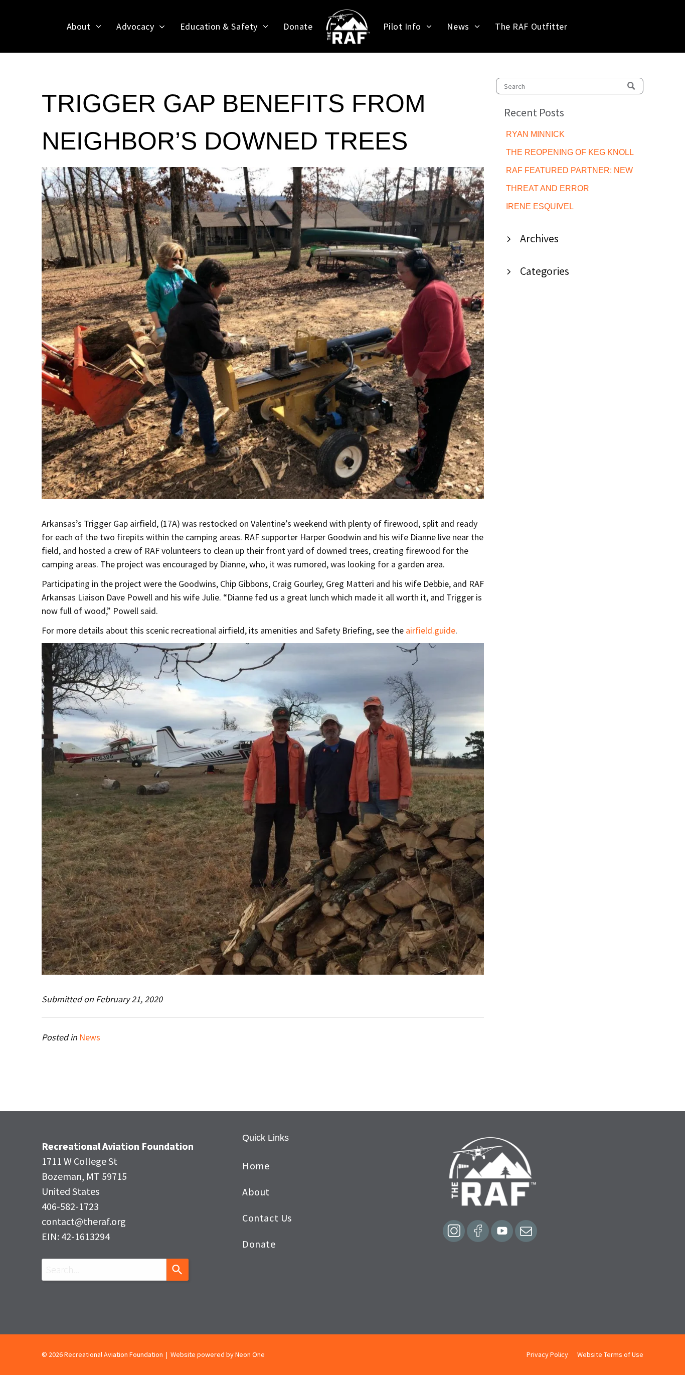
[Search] (177, 1270)
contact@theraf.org (84, 1221)
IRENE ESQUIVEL (540, 206)
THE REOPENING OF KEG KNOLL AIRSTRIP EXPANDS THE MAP (569, 153)
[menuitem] (84, 26)
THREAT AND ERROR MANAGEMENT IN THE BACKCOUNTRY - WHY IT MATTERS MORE (555, 189)
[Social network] (454, 1232)
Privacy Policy (547, 1354)
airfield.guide (430, 630)
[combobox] (104, 1270)
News (89, 1037)
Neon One (250, 1354)
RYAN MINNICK (535, 134)
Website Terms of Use (610, 1354)
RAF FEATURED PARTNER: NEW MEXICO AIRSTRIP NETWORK (569, 171)
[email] (526, 1232)
